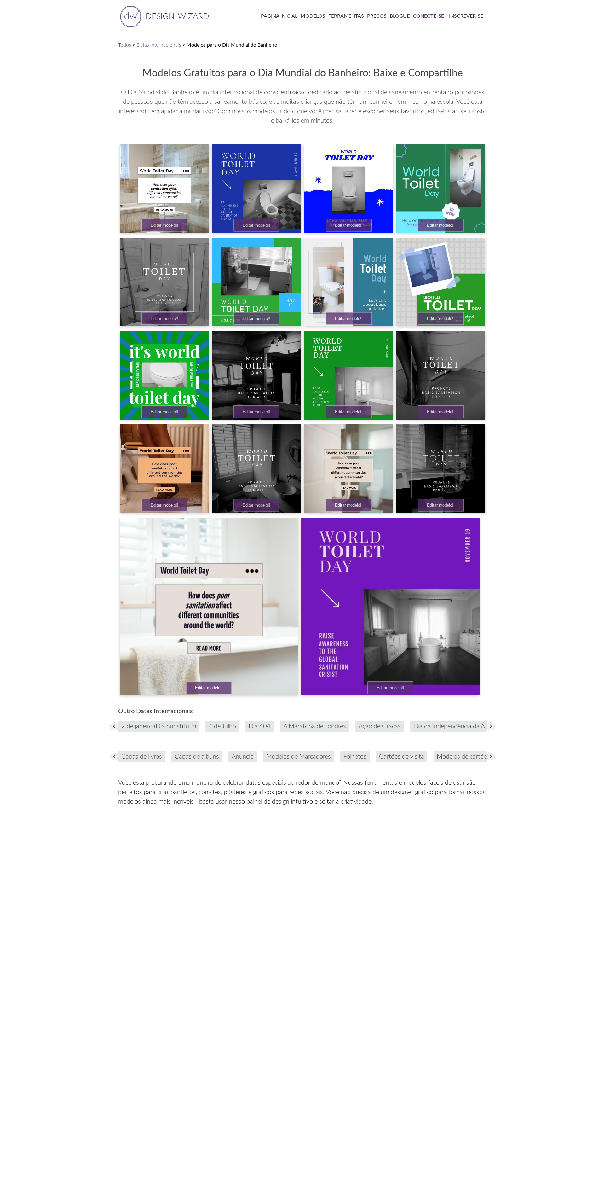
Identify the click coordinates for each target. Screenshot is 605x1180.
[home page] (163, 16)
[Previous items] (114, 726)
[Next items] (491, 726)
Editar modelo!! (164, 225)
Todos (124, 45)
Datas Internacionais (158, 45)
